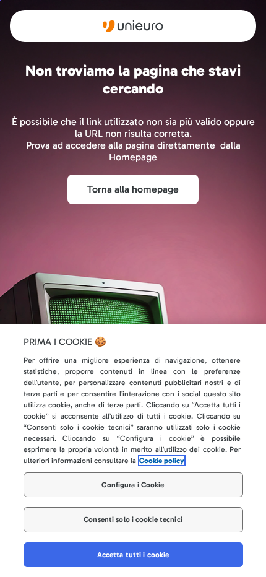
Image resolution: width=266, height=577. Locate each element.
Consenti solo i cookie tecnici (133, 519)
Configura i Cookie (132, 484)
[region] (133, 450)
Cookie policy (161, 460)
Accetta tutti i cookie (133, 554)
